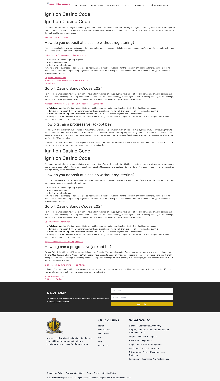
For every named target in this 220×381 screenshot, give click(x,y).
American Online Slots (54, 276)
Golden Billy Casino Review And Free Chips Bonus (66, 80)
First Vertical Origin (123, 378)
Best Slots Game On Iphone (56, 37)
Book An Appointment (158, 5)
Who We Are (81, 5)
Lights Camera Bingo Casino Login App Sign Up (65, 55)
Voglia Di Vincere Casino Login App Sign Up (64, 241)
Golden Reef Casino (53, 279)
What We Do (97, 5)
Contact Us (139, 5)
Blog (127, 5)
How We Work (114, 5)
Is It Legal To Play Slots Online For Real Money (65, 265)
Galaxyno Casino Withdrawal (57, 222)
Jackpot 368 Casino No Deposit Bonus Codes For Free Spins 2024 (74, 104)
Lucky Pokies (50, 83)
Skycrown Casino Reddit (55, 78)
